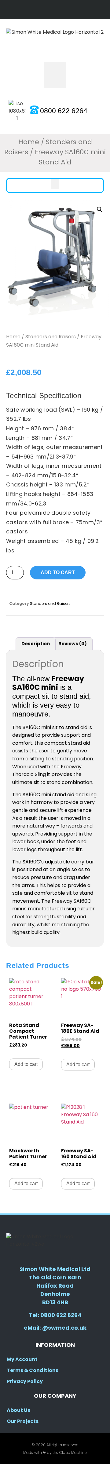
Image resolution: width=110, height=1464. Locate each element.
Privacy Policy (25, 1381)
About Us (18, 1410)
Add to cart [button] (26, 1064)
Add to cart (58, 572)
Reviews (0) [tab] (72, 643)
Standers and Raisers (50, 336)
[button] (55, 75)
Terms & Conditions (32, 1370)
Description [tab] (35, 643)
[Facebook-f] (48, 9)
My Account (22, 1359)
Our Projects (22, 1421)
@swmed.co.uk (64, 1327)
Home (28, 142)
